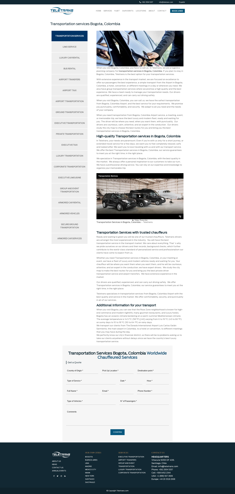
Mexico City (90, 469)
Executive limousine (69, 178)
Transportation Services (69, 36)
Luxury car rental (69, 58)
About (152, 11)
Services (108, 11)
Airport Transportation (70, 101)
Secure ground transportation (69, 226)
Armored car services (69, 238)
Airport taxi (69, 90)
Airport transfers (69, 79)
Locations (141, 11)
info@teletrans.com (166, 2)
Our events (127, 11)
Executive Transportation (131, 457)
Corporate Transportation (132, 473)
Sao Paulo (90, 482)
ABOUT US (56, 461)
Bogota (89, 457)
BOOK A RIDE (177, 11)
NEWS (54, 464)
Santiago (89, 479)
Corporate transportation (69, 167)
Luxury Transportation (129, 469)
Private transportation (69, 134)
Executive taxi (69, 145)
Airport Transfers (127, 460)
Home (98, 11)
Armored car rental (69, 203)
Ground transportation (69, 112)
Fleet (117, 11)
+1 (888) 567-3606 (165, 476)
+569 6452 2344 (163, 473)
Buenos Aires (91, 460)
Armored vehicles (70, 213)
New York (89, 476)
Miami (87, 473)
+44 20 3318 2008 (167, 479)
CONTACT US (57, 468)
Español (182, 2)
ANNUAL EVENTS (59, 471)
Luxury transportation (69, 156)
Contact (162, 11)
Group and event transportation (69, 190)
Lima (87, 463)
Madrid (88, 466)
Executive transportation (69, 123)
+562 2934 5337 (147, 2)
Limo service (69, 47)
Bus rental (70, 69)
